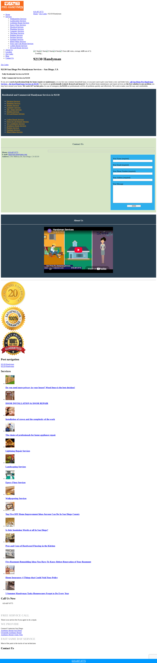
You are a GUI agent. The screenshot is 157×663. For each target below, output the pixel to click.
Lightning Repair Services (19, 23)
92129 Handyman (7, 366)
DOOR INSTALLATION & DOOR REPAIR (27, 403)
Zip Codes (9, 54)
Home (8, 15)
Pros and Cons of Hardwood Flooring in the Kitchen (30, 546)
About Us (9, 50)
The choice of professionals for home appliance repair (31, 435)
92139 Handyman (7, 364)
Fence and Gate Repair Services (21, 44)
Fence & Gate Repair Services (18, 122)
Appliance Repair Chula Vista (12, 635)
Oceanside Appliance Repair (11, 633)
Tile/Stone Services (17, 33)
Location (9, 52)
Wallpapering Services (18, 19)
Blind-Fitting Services (15, 132)
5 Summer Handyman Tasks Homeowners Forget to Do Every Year (37, 593)
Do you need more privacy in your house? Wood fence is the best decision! (40, 387)
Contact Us (10, 58)
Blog (7, 56)
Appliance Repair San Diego (11, 631)
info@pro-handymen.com (17, 154)
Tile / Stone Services (14, 110)
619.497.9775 (38, 12)
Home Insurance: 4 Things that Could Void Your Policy (32, 577)
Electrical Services (16, 27)
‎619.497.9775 (13, 152)
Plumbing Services (17, 29)
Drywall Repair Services (19, 48)
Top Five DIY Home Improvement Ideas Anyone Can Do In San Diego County (43, 514)
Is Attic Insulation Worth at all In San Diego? (27, 530)
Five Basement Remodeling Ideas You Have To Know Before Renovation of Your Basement (48, 562)
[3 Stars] (49, 51)
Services (9, 17)
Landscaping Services (18, 21)
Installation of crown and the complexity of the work (30, 419)
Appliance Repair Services (16, 126)
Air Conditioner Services (16, 124)
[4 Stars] (56, 51)
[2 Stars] (42, 51)
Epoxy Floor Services (18, 25)
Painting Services (16, 35)
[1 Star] (36, 51)
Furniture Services (16, 39)
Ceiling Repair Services (18, 46)
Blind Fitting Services (18, 42)
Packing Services (16, 37)
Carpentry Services (17, 31)
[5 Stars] (63, 51)
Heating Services (13, 105)
